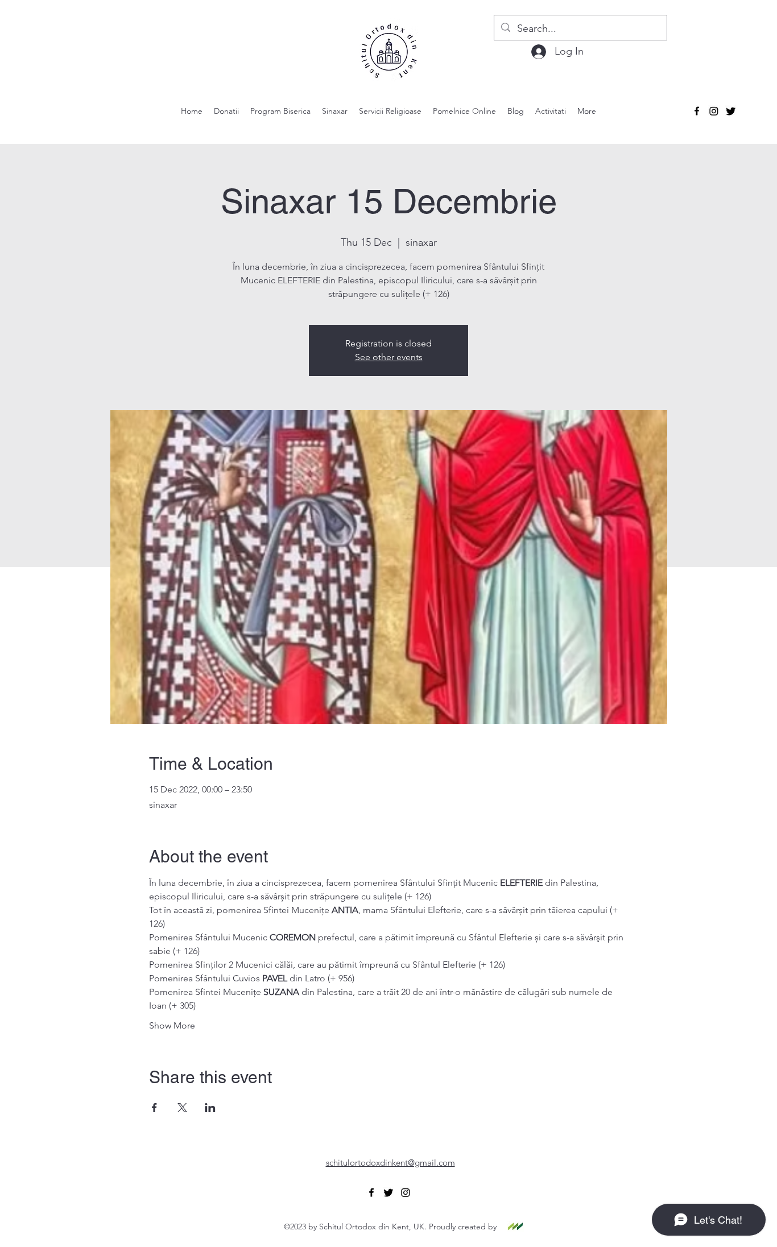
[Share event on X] (182, 1107)
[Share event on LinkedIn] (210, 1107)
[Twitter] (731, 111)
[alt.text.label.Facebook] (696, 111)
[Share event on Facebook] (154, 1107)
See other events (389, 357)
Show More (172, 1025)
